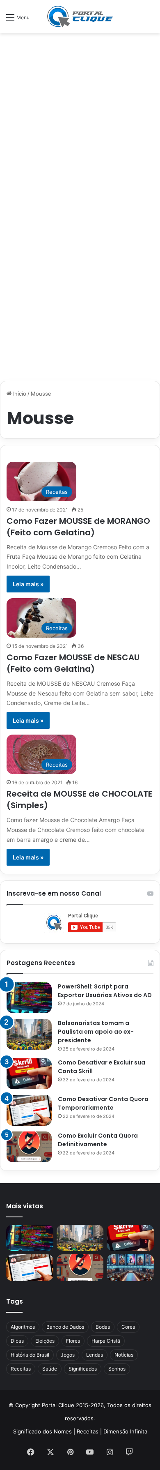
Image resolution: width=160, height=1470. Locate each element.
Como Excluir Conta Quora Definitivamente (98, 1139)
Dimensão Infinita (125, 1431)
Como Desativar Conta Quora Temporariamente (103, 1103)
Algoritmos (23, 1327)
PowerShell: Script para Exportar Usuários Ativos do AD (105, 990)
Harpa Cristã (105, 1341)
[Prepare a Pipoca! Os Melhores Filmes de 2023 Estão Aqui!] (130, 1267)
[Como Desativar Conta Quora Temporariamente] (29, 1110)
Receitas (21, 1369)
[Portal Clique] (80, 17)
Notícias (123, 1355)
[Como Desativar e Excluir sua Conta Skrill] (29, 1073)
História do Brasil (30, 1355)
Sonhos (117, 1369)
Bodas (103, 1327)
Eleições (45, 1341)
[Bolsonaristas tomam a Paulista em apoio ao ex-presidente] (29, 1034)
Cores (128, 1327)
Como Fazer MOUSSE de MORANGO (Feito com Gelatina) (78, 526)
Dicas (17, 1341)
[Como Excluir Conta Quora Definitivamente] (29, 1146)
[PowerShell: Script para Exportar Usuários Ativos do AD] (29, 997)
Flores (73, 1341)
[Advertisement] (80, 121)
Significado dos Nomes (42, 1431)
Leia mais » (28, 584)
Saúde (49, 1369)
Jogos (68, 1355)
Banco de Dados (65, 1327)
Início (18, 393)
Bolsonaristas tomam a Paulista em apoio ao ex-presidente (96, 1031)
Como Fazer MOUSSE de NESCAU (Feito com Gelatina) (73, 663)
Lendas (94, 1355)
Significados (83, 1369)
